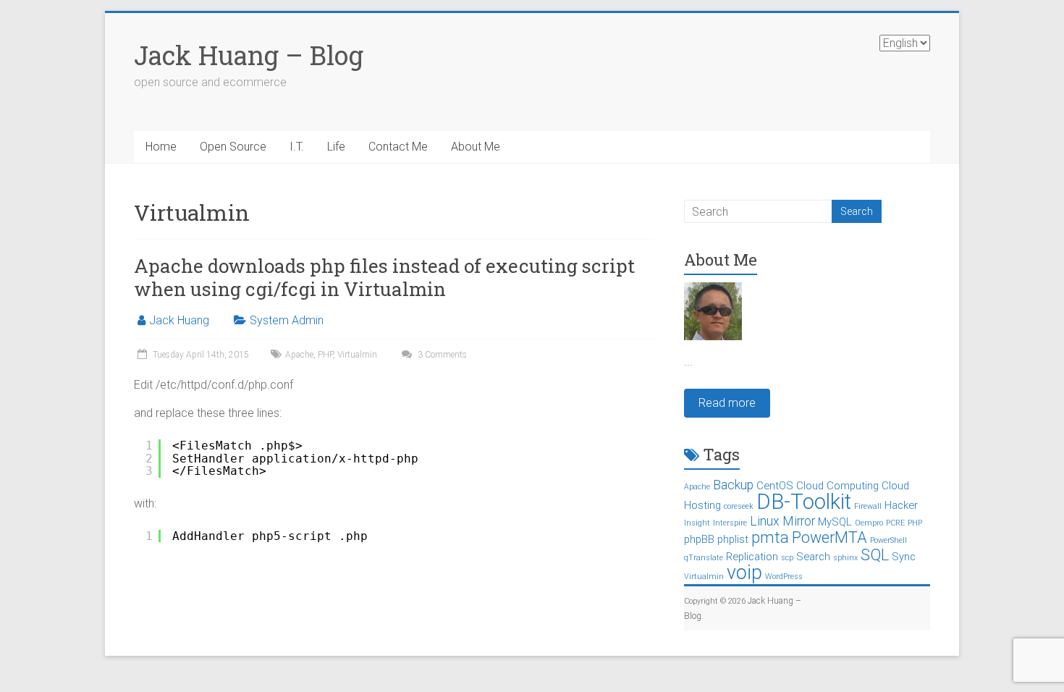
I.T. (297, 146)
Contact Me (398, 146)
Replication (752, 556)
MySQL (835, 521)
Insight (697, 523)
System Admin (287, 320)
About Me (475, 146)
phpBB (699, 539)
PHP (325, 355)
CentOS (774, 485)
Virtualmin (357, 355)
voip (744, 572)
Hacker (901, 505)
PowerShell (888, 540)
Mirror (798, 521)
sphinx (845, 557)
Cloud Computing (837, 485)
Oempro (869, 523)
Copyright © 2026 (716, 601)
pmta (770, 537)
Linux (765, 521)
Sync (904, 556)
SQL (875, 555)
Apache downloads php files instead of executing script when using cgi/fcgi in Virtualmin (384, 277)
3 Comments (441, 355)
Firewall (868, 506)
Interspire (730, 523)
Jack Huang (179, 320)
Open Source (233, 146)
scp (787, 557)
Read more (727, 403)
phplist (732, 539)
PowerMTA (829, 537)
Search (813, 556)
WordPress (784, 576)
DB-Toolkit (803, 501)
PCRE (895, 523)
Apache (299, 355)
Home (161, 146)
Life (336, 146)
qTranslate (703, 557)
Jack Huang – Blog (248, 55)
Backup (733, 485)
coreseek (738, 506)
